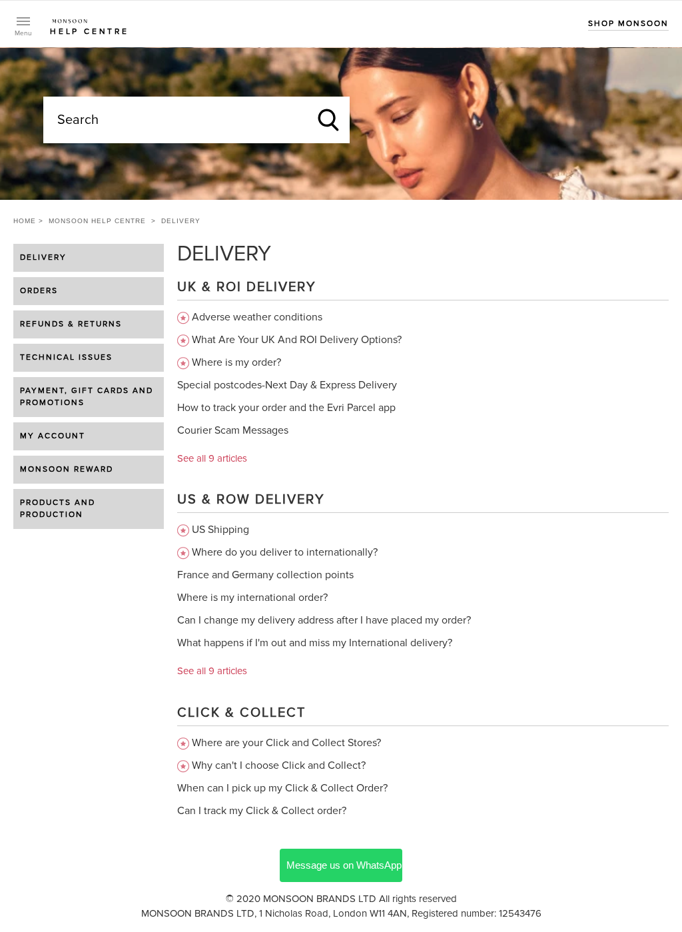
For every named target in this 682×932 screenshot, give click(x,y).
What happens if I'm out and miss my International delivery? (314, 643)
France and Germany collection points (265, 575)
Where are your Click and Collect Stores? (286, 742)
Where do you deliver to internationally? (285, 552)
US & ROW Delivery (251, 499)
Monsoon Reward (66, 470)
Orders (39, 291)
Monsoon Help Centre (97, 221)
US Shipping (220, 529)
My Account (52, 436)
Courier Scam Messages (232, 430)
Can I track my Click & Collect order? (261, 810)
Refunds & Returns (71, 324)
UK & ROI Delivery (246, 287)
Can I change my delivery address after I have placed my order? (324, 620)
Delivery (43, 258)
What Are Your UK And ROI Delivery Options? (297, 339)
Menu (23, 33)
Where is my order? (236, 362)
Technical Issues (66, 358)
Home (24, 221)
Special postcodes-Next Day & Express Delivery (287, 385)
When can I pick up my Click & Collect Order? (282, 788)
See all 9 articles (212, 459)
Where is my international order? (252, 597)
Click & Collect (241, 712)
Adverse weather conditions (257, 317)
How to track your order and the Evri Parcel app (286, 407)
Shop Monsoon (628, 24)
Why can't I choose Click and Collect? (279, 765)
